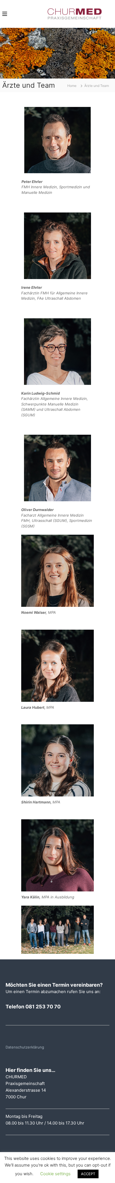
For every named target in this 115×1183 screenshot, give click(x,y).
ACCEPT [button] (88, 1174)
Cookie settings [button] (55, 1173)
